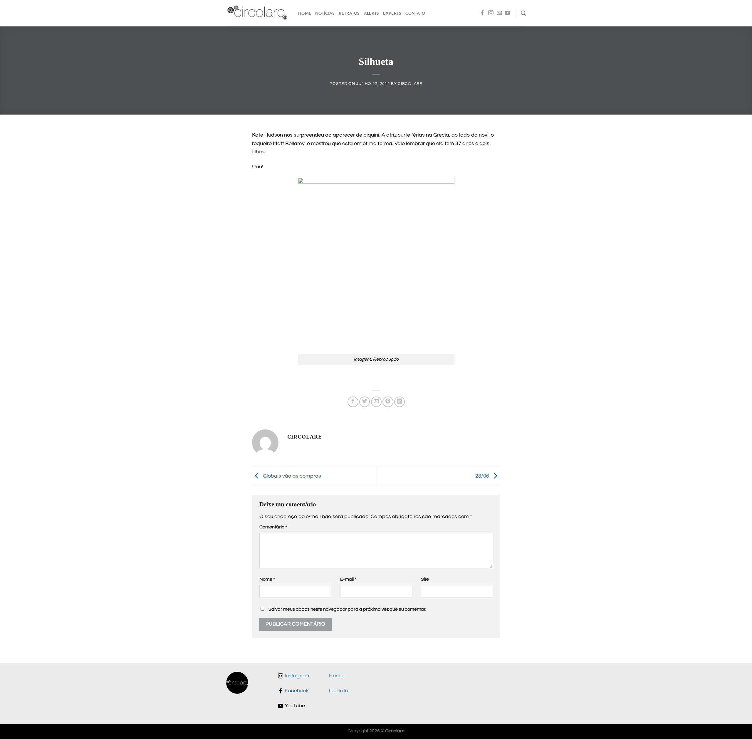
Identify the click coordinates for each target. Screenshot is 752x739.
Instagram (296, 675)
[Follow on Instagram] (491, 13)
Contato (415, 13)
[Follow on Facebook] (482, 13)
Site (425, 579)
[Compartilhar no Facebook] (353, 402)
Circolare (410, 83)
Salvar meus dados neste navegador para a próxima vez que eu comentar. (347, 609)
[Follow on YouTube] (507, 13)
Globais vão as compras (291, 476)
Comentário (273, 527)
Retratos (349, 13)
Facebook (296, 690)
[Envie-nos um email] (499, 13)
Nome (267, 579)
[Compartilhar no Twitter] (364, 402)
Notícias (325, 13)
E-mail (348, 579)
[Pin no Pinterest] (387, 402)
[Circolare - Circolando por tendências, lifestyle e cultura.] (257, 13)
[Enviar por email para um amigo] (376, 402)
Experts (392, 13)
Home (304, 13)
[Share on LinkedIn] (399, 402)
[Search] (523, 13)
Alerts (371, 13)
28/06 (482, 476)
